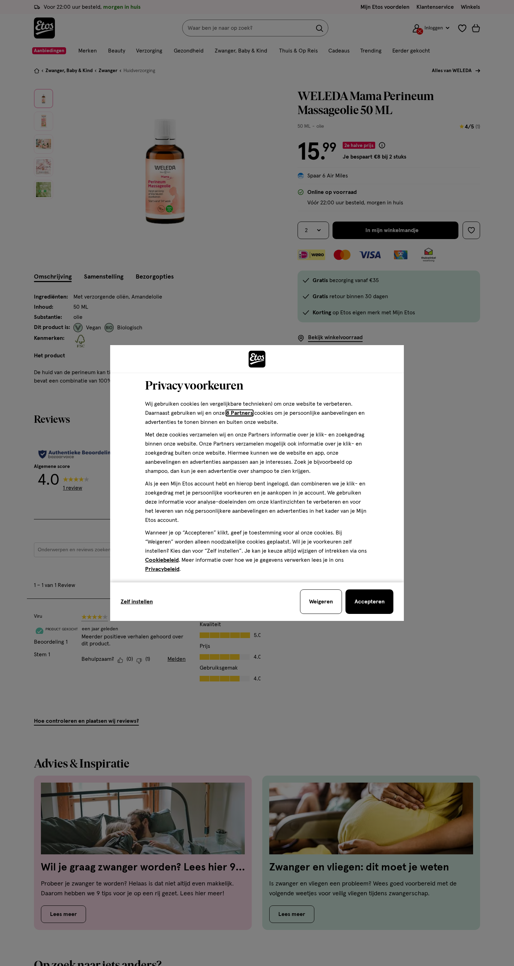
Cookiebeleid (162, 560)
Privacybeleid (162, 569)
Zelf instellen (137, 601)
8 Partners (239, 413)
